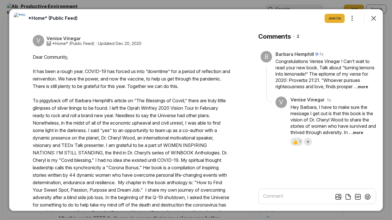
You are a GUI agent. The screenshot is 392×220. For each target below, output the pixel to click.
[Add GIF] (357, 196)
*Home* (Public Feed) (73, 43)
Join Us (334, 18)
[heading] (52, 18)
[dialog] (196, 110)
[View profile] (19, 18)
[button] (296, 142)
